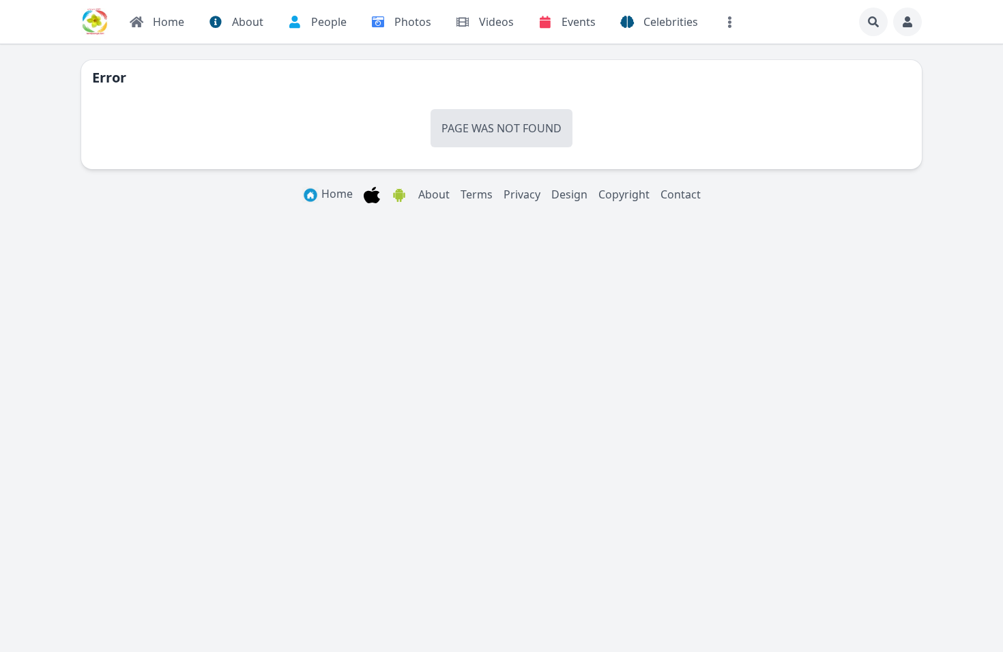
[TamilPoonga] (94, 21)
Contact (680, 194)
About (434, 194)
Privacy (522, 194)
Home (336, 193)
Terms (477, 194)
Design (569, 194)
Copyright (624, 194)
